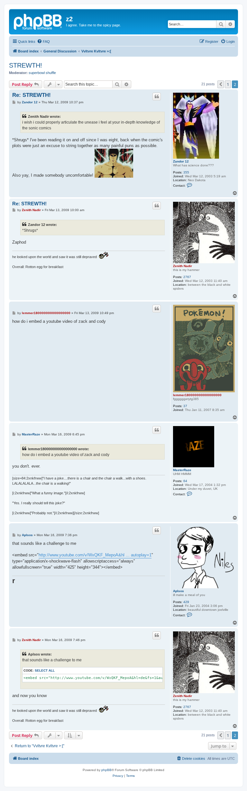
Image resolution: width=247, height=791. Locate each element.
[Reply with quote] (156, 96)
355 (186, 172)
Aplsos (178, 591)
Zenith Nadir (182, 266)
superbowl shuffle (42, 73)
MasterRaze (182, 470)
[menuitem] (43, 41)
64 (185, 481)
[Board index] (38, 21)
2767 (187, 277)
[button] (220, 84)
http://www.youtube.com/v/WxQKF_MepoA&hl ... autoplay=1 (95, 555)
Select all (45, 670)
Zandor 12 (181, 161)
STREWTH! (25, 65)
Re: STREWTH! (31, 95)
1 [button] (228, 84)
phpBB (106, 770)
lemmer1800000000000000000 (197, 395)
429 (186, 602)
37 (185, 406)
